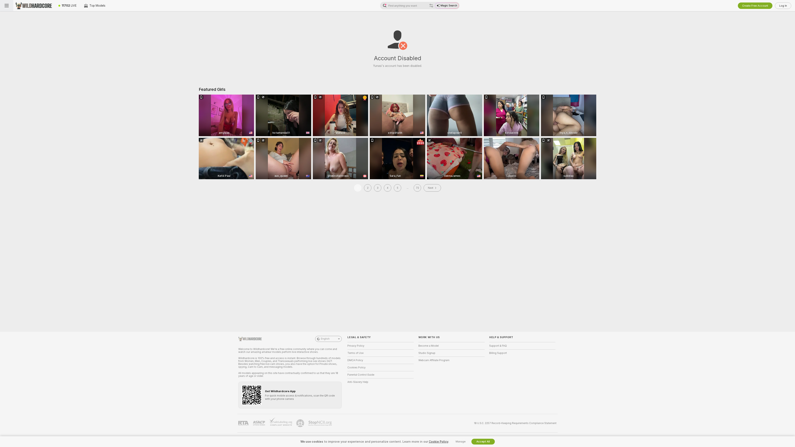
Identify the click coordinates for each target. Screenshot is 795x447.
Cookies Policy (356, 367)
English (325, 338)
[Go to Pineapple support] (300, 423)
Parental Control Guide (360, 374)
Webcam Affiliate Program (433, 360)
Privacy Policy (355, 345)
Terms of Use (355, 353)
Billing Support (498, 353)
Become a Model (428, 345)
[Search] (431, 5)
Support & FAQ (498, 345)
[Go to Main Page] (34, 5)
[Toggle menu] (6, 5)
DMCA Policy (355, 360)
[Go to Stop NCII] (320, 423)
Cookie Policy (438, 441)
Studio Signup (426, 353)
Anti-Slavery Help (357, 382)
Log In (783, 5)
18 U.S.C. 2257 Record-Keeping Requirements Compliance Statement (515, 423)
